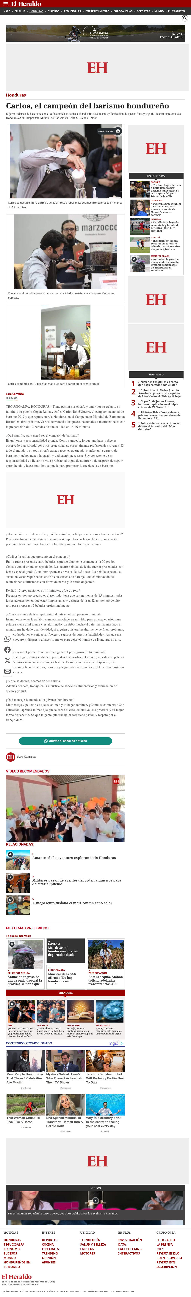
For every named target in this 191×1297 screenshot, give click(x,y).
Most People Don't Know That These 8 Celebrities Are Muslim (25, 1078)
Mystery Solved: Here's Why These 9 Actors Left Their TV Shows (64, 1078)
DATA (122, 1244)
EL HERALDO (165, 1240)
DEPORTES (49, 1240)
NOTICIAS (11, 1232)
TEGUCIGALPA (14, 1244)
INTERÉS (48, 1232)
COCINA (48, 1244)
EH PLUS (124, 1232)
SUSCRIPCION (166, 1267)
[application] (65, 808)
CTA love (105, 1131)
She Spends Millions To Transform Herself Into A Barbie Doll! (64, 1122)
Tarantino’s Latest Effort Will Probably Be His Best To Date (105, 1078)
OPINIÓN (49, 1258)
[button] (7, 639)
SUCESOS (10, 1253)
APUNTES (49, 1262)
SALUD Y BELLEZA (93, 1244)
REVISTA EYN (165, 1262)
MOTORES (87, 1253)
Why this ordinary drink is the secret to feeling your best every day (103, 1122)
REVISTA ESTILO (167, 1253)
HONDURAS (12, 1240)
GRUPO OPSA (166, 1232)
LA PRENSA (164, 1244)
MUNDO (10, 1258)
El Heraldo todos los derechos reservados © (28, 1281)
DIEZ (159, 1249)
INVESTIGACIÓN (130, 1240)
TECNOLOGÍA (90, 1240)
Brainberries (26, 1088)
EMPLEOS (87, 1249)
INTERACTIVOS (129, 1253)
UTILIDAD (87, 1232)
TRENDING (50, 1253)
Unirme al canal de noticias (68, 741)
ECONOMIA (12, 1249)
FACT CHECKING (130, 1249)
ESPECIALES (50, 1249)
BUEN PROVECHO (169, 1258)
